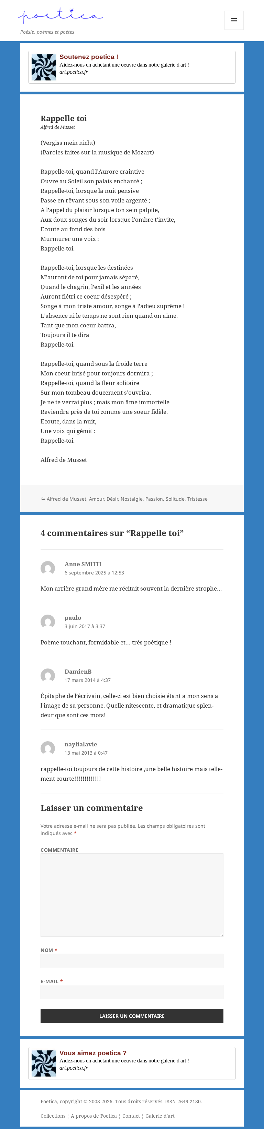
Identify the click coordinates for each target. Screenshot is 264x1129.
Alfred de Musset (66, 499)
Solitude (175, 499)
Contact (131, 1116)
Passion (154, 499)
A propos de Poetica (94, 1116)
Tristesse (197, 499)
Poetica (49, 1101)
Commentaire (59, 850)
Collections (53, 1116)
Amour (96, 499)
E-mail (52, 981)
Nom (49, 950)
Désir (112, 499)
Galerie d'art (160, 1116)
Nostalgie (132, 499)
